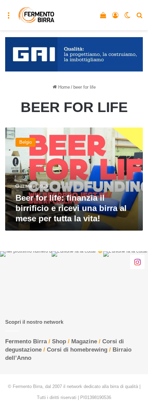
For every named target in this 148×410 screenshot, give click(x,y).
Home (63, 87)
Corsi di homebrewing (77, 349)
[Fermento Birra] (36, 15)
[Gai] (74, 53)
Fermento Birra (26, 341)
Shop (59, 341)
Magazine (84, 341)
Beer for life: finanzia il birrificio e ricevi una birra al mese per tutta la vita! (71, 208)
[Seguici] (137, 261)
